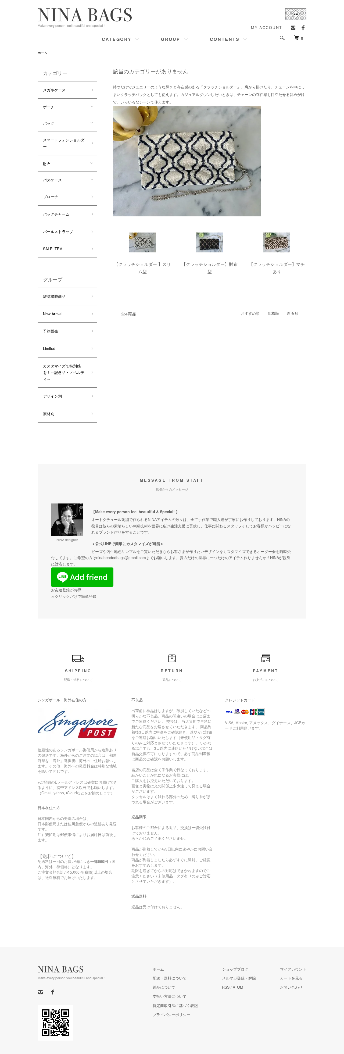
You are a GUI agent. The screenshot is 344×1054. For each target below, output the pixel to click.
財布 (47, 163)
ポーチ (48, 106)
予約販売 (50, 331)
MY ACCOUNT (266, 27)
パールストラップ (58, 231)
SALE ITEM (53, 248)
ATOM (238, 987)
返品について (164, 987)
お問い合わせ (291, 987)
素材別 (48, 413)
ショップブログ (235, 969)
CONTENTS (224, 39)
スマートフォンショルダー (63, 143)
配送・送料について (170, 978)
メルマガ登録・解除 (239, 978)
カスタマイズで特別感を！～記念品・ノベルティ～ (63, 372)
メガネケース (54, 89)
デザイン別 (52, 396)
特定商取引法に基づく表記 (175, 1005)
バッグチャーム (56, 214)
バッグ (48, 123)
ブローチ (50, 196)
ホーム (42, 52)
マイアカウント (293, 969)
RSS (226, 987)
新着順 (292, 313)
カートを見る (291, 978)
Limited (49, 348)
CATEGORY (116, 39)
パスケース (52, 180)
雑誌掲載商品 (54, 296)
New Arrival (52, 313)
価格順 (273, 313)
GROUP (170, 39)
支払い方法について (170, 996)
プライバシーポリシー (171, 1014)
